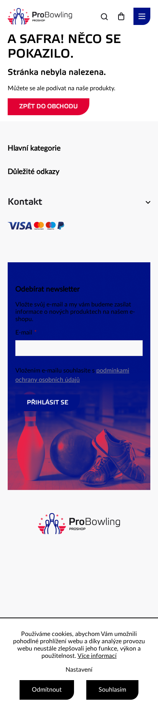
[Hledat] (104, 16)
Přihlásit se (47, 403)
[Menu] (141, 16)
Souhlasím (112, 690)
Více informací (97, 656)
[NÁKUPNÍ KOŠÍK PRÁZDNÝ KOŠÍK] (121, 16)
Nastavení (79, 670)
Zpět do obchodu (48, 106)
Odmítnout (47, 690)
